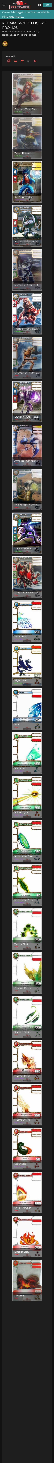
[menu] (4, 5)
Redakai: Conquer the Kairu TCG (19, 31)
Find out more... (13, 16)
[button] (39, 5)
